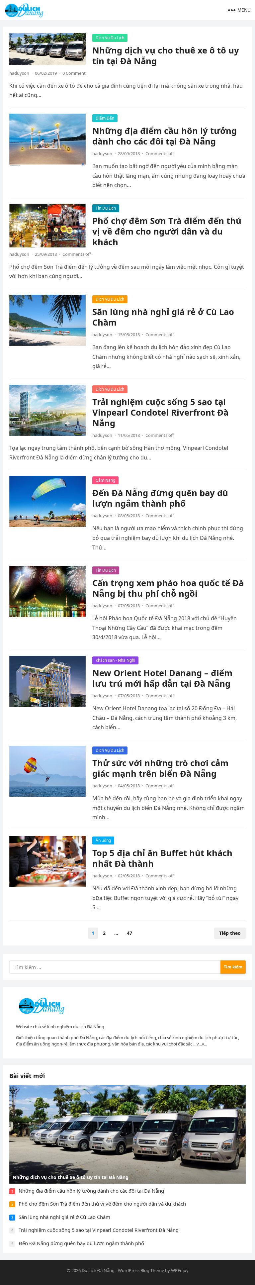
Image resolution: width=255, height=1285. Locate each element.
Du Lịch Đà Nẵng (98, 1270)
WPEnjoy (180, 1270)
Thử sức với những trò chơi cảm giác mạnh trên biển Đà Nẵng (160, 768)
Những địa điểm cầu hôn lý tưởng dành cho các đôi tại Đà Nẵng (164, 136)
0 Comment (74, 73)
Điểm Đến (105, 118)
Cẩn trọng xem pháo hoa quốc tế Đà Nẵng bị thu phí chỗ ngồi (168, 588)
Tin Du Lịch (106, 208)
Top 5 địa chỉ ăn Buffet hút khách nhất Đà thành (162, 858)
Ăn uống (103, 840)
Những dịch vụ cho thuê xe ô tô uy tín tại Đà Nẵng (165, 56)
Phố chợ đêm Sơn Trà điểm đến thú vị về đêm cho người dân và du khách (166, 231)
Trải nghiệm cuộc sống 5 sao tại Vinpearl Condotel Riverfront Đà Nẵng (160, 412)
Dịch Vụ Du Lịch (110, 38)
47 (129, 933)
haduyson (19, 73)
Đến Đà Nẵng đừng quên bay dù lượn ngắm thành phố (160, 498)
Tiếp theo (230, 933)
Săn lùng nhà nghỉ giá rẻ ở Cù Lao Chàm (163, 317)
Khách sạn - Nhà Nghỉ (115, 660)
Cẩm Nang (105, 480)
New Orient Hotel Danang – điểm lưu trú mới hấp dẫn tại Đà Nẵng (162, 678)
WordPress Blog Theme (141, 1270)
